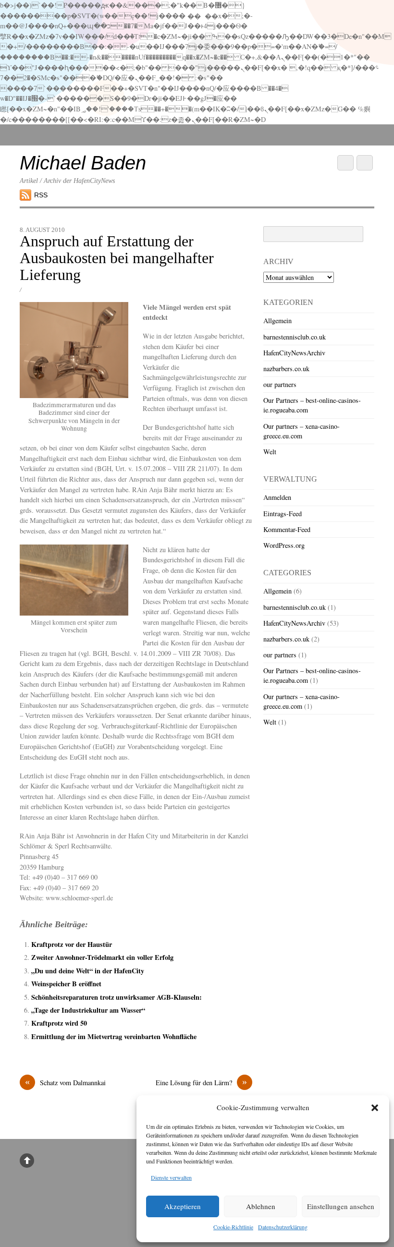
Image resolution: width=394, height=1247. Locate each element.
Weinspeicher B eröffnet (66, 984)
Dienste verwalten (171, 1177)
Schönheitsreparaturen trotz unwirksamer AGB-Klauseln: (116, 997)
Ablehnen (260, 1206)
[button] (375, 1108)
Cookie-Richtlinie (233, 1227)
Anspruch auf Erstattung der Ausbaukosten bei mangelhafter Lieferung (117, 258)
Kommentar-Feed (286, 529)
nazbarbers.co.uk (286, 368)
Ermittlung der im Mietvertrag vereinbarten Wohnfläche (114, 1036)
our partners (279, 384)
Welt (269, 451)
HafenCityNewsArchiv (294, 352)
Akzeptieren (182, 1206)
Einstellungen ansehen (340, 1206)
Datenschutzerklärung (283, 1227)
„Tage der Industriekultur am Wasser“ (88, 1010)
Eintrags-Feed (282, 513)
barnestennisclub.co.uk (294, 336)
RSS (41, 195)
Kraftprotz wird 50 (59, 1023)
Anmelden (277, 497)
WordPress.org (284, 545)
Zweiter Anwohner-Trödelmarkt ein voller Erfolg (102, 957)
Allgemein (277, 320)
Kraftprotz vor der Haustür (71, 944)
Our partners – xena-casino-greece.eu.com (301, 431)
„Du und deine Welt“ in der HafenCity (87, 971)
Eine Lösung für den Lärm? (201, 1082)
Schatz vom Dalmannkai (65, 1082)
